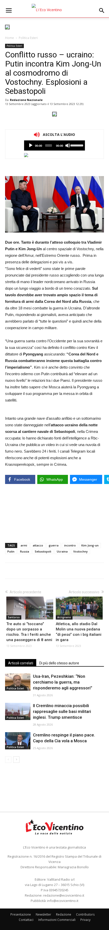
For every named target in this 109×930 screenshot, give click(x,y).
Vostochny (80, 551)
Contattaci (26, 920)
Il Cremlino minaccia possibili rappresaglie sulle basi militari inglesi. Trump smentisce (62, 711)
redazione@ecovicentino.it (63, 895)
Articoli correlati (20, 663)
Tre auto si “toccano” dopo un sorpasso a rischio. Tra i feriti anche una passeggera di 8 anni (29, 632)
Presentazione (20, 914)
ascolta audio (30, 145)
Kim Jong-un (90, 545)
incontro (70, 545)
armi (24, 545)
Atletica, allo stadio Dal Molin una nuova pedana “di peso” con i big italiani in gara (78, 632)
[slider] (76, 145)
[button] (102, 10)
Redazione (63, 914)
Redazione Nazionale (26, 100)
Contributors (85, 914)
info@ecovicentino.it (62, 900)
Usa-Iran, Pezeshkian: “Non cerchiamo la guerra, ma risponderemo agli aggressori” (62, 682)
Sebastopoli (43, 551)
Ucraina (62, 551)
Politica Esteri (28, 38)
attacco (38, 545)
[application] (54, 145)
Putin (10, 551)
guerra (54, 545)
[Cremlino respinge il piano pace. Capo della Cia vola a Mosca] (17, 740)
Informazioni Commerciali (57, 920)
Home (9, 38)
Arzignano (64, 617)
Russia (24, 551)
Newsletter (43, 914)
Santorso (14, 617)
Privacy (85, 920)
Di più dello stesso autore (59, 663)
